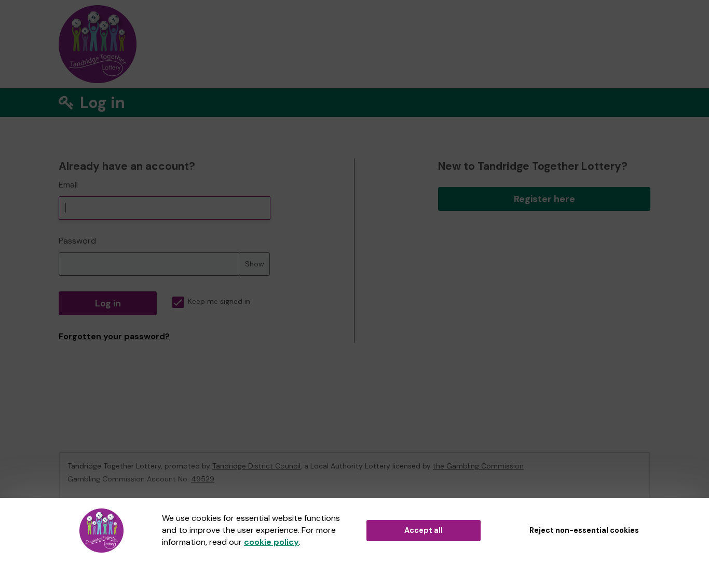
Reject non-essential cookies (584, 530)
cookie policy (271, 542)
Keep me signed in (219, 301)
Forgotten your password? (114, 336)
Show (254, 264)
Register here (544, 199)
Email (68, 184)
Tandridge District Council (256, 466)
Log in (108, 303)
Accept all (423, 530)
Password (77, 240)
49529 (202, 479)
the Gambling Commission (478, 466)
